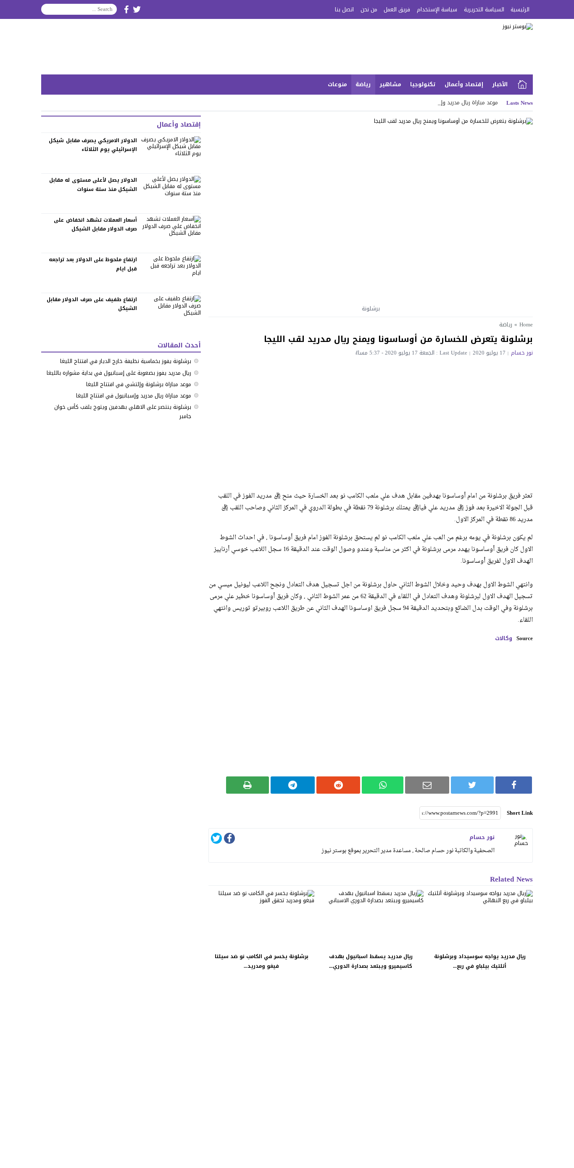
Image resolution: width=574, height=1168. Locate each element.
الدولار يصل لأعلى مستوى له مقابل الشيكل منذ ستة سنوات (93, 184)
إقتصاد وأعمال (464, 84)
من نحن (369, 9)
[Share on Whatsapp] (382, 785)
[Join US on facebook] (126, 9)
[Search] (47, 9)
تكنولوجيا (423, 84)
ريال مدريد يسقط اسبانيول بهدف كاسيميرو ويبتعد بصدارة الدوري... (371, 961)
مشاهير (390, 84)
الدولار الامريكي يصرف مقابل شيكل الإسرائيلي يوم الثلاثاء (93, 145)
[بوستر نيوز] (440, 46)
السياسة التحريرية (484, 9)
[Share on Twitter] (472, 785)
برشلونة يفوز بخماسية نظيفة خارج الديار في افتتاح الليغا (125, 361)
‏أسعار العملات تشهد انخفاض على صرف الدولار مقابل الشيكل (95, 224)
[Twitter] (216, 839)
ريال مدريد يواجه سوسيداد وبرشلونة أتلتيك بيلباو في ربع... (480, 961)
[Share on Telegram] (293, 785)
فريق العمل (397, 9)
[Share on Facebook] (514, 785)
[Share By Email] (427, 785)
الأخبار (500, 84)
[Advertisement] (370, 419)
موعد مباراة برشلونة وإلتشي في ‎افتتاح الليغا (138, 384)
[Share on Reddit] (338, 785)
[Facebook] (229, 839)
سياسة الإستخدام (437, 9)
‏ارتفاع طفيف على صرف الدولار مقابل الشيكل (92, 304)
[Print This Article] (247, 785)
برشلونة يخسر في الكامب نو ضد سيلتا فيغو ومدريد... (261, 961)
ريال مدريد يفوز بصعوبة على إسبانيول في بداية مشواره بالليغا (119, 373)
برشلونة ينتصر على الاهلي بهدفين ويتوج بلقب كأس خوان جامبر (122, 411)
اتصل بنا (344, 9)
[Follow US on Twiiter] (137, 9)
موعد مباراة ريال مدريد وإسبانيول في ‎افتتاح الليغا (133, 395)
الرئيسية (520, 9)
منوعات (337, 84)
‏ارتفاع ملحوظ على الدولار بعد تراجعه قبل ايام (93, 264)
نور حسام (522, 352)
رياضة (363, 84)
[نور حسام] (515, 845)
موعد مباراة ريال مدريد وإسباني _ (459, 102)
